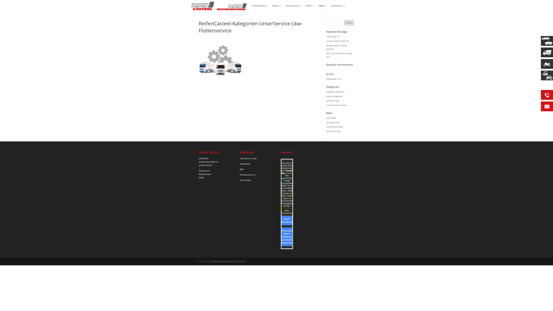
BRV (242, 169)
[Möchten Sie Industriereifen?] (547, 75)
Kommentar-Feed (334, 126)
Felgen (321, 6)
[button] (6, 304)
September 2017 (334, 79)
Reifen (309, 6)
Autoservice (337, 6)
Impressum (204, 170)
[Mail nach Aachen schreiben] (547, 107)
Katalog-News (332, 100)
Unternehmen (258, 6)
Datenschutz (205, 174)
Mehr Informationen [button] (287, 212)
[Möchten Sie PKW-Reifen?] (547, 41)
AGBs (201, 177)
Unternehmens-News (336, 105)
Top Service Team (248, 158)
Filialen (275, 6)
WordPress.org (333, 131)
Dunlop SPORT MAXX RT (337, 41)
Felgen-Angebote (334, 96)
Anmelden (331, 118)
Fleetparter (245, 163)
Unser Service (292, 6)
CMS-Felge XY (332, 36)
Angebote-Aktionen (335, 91)
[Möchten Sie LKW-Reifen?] (547, 52)
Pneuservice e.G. (248, 174)
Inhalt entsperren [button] (286, 220)
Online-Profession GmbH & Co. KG (228, 261)
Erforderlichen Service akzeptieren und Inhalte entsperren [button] (287, 236)
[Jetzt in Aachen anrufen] (547, 95)
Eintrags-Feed (332, 122)
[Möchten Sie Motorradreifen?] (547, 64)
